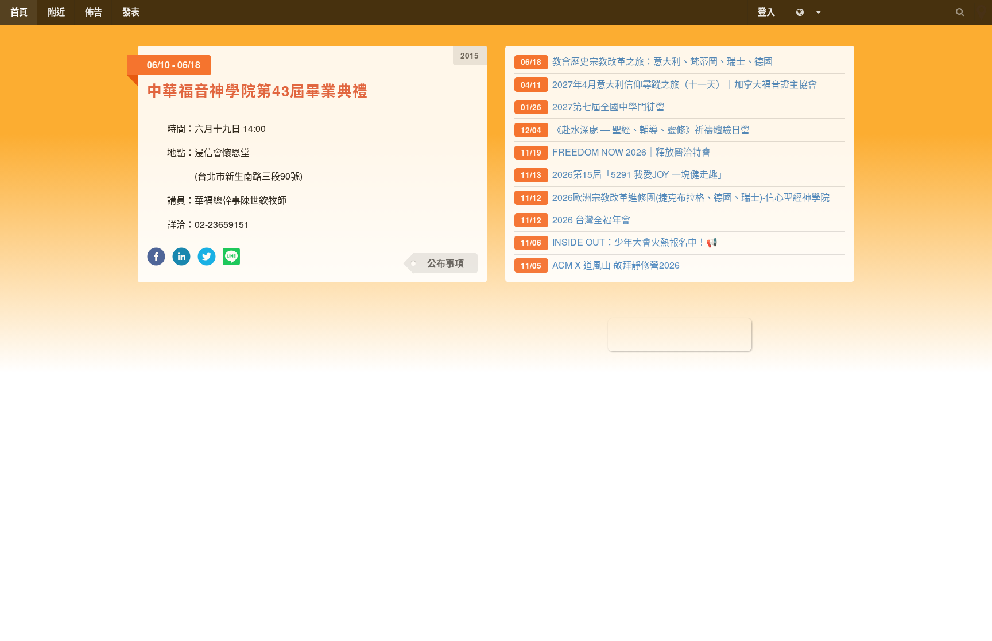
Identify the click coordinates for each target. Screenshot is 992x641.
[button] (156, 259)
